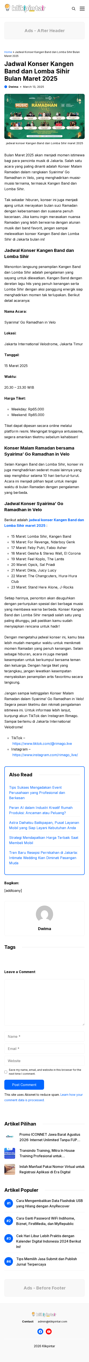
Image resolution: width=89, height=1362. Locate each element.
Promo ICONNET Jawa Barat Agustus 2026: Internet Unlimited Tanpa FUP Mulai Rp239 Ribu (49, 1139)
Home (8, 52)
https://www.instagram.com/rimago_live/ (45, 755)
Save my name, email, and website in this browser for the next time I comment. (45, 1071)
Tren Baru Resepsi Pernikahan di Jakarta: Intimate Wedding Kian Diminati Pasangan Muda (43, 857)
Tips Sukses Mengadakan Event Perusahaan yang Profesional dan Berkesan (37, 792)
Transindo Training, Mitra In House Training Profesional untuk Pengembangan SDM (47, 1156)
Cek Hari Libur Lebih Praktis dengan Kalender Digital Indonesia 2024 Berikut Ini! (48, 1241)
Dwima (13, 86)
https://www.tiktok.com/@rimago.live (42, 743)
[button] (74, 8)
